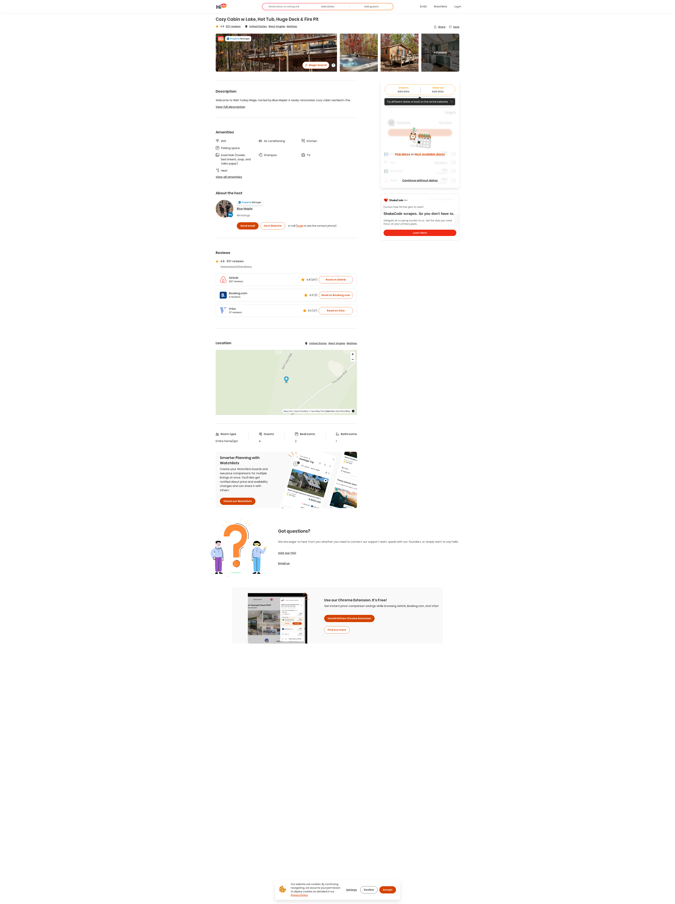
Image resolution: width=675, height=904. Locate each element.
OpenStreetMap (342, 411)
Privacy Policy (299, 895)
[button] (423, 6)
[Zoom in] (352, 354)
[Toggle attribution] (353, 411)
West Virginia (276, 26)
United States (258, 26)
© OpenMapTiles (317, 411)
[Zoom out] (352, 359)
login (300, 226)
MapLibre (288, 411)
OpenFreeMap (301, 411)
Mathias (292, 26)
